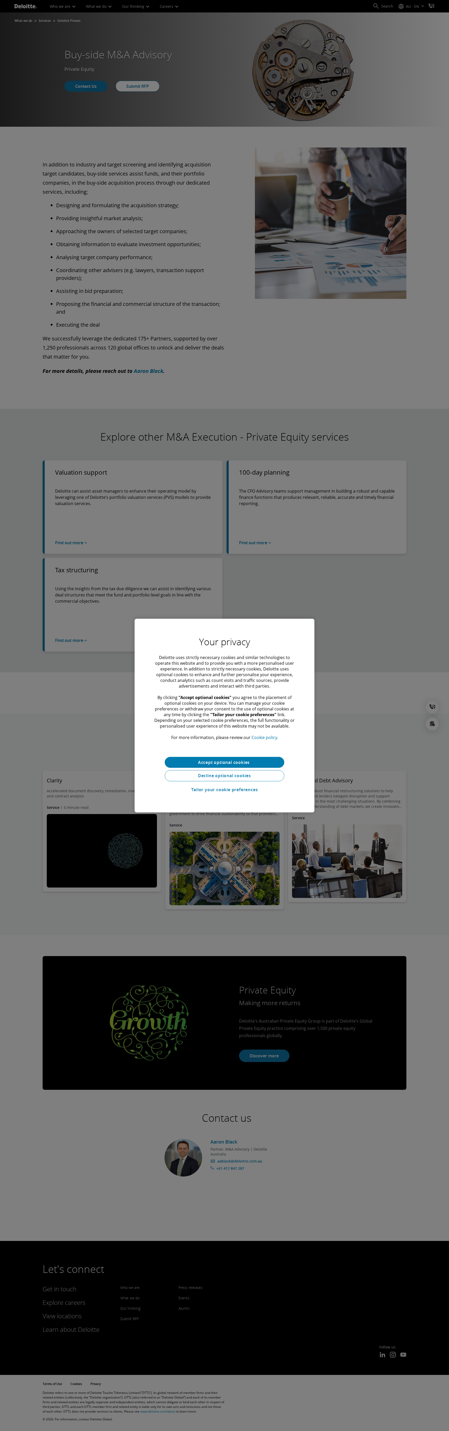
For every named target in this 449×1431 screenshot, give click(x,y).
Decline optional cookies (224, 775)
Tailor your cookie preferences (224, 789)
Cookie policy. (265, 737)
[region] (224, 715)
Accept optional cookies (224, 762)
